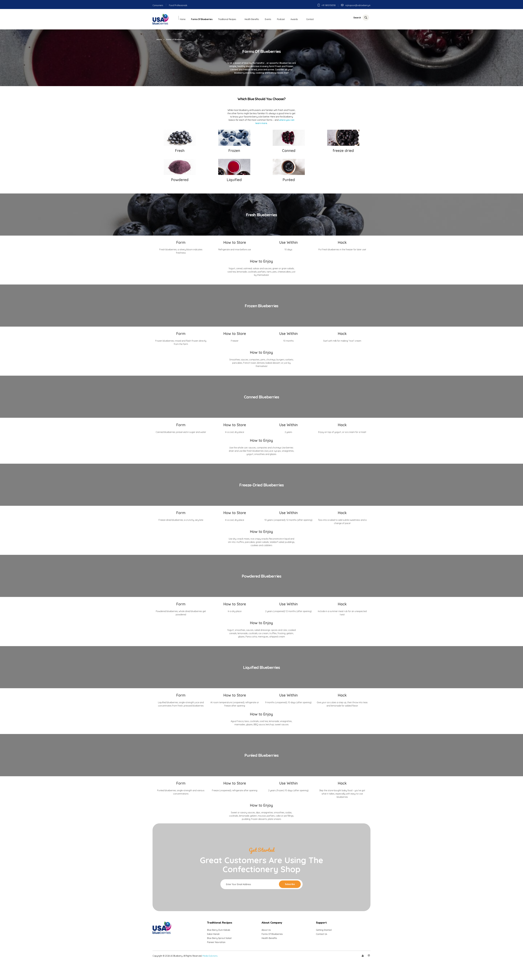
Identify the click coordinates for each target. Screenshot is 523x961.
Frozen (234, 150)
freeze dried (343, 150)
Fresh (180, 150)
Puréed (289, 179)
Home (159, 39)
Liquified (234, 179)
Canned (288, 150)
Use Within (288, 242)
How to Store (234, 242)
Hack (342, 242)
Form (181, 242)
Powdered (179, 179)
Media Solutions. (210, 955)
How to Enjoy (261, 261)
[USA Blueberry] (161, 19)
